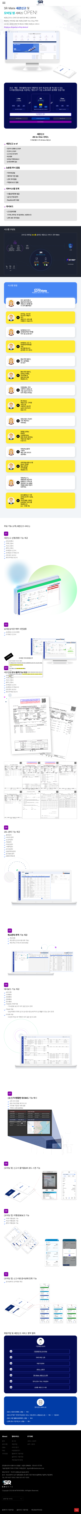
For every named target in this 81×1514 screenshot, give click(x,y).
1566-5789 (14, 1468)
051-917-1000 (24, 1477)
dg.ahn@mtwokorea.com (35, 1468)
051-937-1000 (10, 1477)
